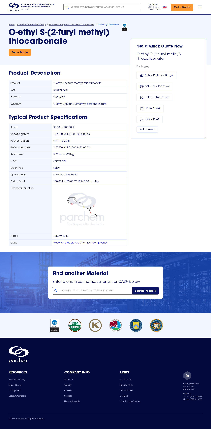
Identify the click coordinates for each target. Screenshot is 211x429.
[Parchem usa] (14, 7)
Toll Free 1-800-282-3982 (192, 399)
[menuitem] (17, 379)
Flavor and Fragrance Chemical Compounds (80, 243)
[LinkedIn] (187, 376)
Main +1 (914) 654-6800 (192, 396)
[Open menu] (199, 7)
